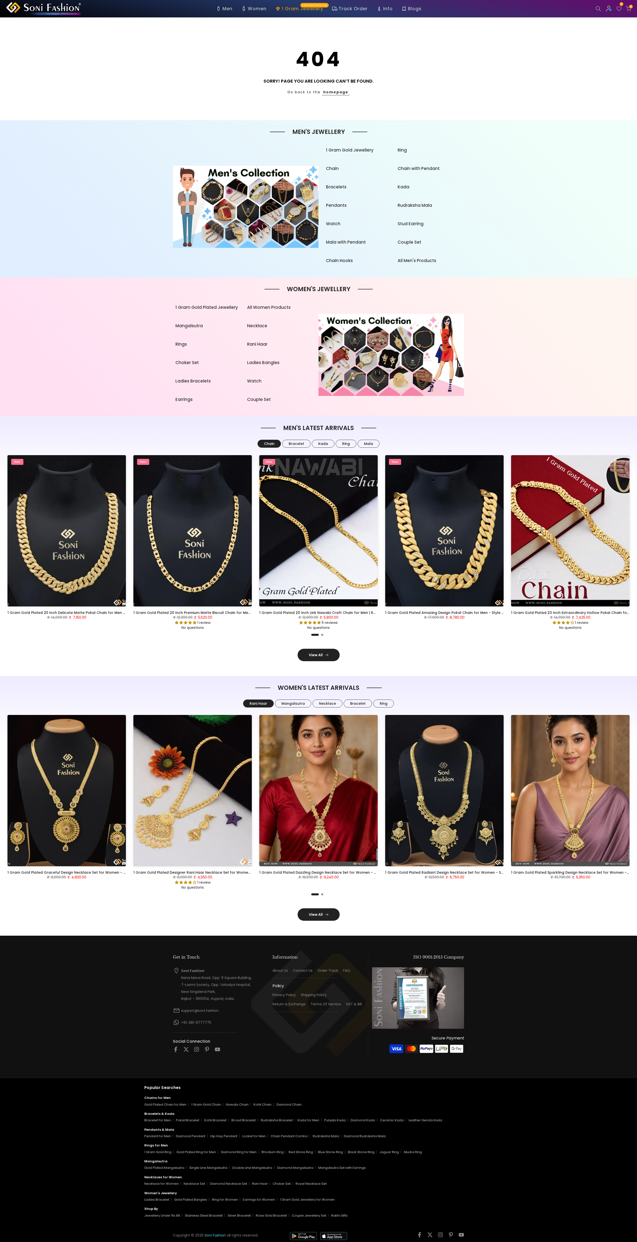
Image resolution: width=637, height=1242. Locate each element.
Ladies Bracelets (193, 381)
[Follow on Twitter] (186, 1051)
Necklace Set (194, 1183)
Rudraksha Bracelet (277, 1120)
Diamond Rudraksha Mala (365, 1136)
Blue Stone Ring (330, 1152)
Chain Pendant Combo (289, 1136)
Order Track (328, 970)
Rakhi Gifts (339, 1215)
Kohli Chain (262, 1104)
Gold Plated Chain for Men (165, 1104)
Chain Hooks (339, 261)
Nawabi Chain (237, 1104)
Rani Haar (257, 344)
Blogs (415, 8)
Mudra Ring (413, 1152)
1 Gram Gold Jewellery (349, 150)
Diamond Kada (363, 1120)
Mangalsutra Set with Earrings (342, 1167)
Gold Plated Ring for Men (196, 1152)
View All (316, 654)
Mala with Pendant (346, 242)
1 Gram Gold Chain (206, 1104)
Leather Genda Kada (425, 1120)
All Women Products (269, 307)
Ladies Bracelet (156, 1199)
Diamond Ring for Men (239, 1152)
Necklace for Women (161, 1183)
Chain (332, 168)
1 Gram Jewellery (304, 8)
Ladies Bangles (263, 363)
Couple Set (409, 242)
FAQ (346, 970)
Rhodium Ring (273, 1152)
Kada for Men (308, 1120)
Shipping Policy (313, 995)
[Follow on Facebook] (175, 1051)
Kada (403, 187)
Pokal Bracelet (187, 1120)
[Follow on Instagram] (196, 1051)
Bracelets (336, 187)
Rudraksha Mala (415, 205)
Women (257, 8)
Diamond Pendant (190, 1136)
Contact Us (303, 970)
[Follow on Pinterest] (207, 1051)
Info (388, 8)
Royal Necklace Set (311, 1183)
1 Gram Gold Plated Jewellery (206, 307)
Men (227, 8)
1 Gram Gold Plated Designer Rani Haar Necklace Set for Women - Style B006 (203, 872)
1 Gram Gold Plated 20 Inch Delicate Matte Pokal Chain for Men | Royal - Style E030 (82, 612)
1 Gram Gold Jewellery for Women (307, 1199)
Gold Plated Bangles (190, 1199)
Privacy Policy (284, 995)
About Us (280, 970)
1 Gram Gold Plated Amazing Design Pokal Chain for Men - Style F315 (447, 612)
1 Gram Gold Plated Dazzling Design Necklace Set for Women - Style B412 (325, 872)
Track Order (353, 8)
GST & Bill (354, 1004)
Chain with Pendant (419, 168)
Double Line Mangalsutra (252, 1167)
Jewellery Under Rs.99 (162, 1215)
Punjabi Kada (335, 1120)
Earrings (184, 399)
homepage (335, 92)
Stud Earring (411, 224)
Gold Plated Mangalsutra (164, 1167)
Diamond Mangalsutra (295, 1167)
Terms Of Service (326, 1004)
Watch (333, 224)
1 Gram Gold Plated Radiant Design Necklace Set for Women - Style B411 (450, 872)
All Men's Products (417, 261)
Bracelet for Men (157, 1120)
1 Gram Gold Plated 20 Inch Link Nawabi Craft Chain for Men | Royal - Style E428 (331, 612)
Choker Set (187, 363)
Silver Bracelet (239, 1215)
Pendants (336, 205)
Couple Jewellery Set (309, 1215)
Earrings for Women (259, 1199)
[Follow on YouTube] (217, 1051)
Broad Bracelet (243, 1120)
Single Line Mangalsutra (208, 1167)
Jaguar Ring (389, 1152)
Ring (402, 150)
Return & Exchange (289, 1004)
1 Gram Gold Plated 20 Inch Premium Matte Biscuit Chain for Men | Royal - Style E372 (209, 612)
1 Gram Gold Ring (157, 1152)
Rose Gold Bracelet (271, 1215)
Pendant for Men (157, 1136)
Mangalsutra (189, 326)
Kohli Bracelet (215, 1120)
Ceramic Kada (392, 1120)
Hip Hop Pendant (223, 1136)
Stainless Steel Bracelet (204, 1215)
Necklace (257, 326)
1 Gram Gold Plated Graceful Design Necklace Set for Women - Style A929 (74, 872)
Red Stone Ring (301, 1152)
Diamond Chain (289, 1104)
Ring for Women (225, 1199)
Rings (181, 344)
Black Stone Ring (361, 1152)
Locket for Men (254, 1136)
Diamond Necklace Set (228, 1183)
